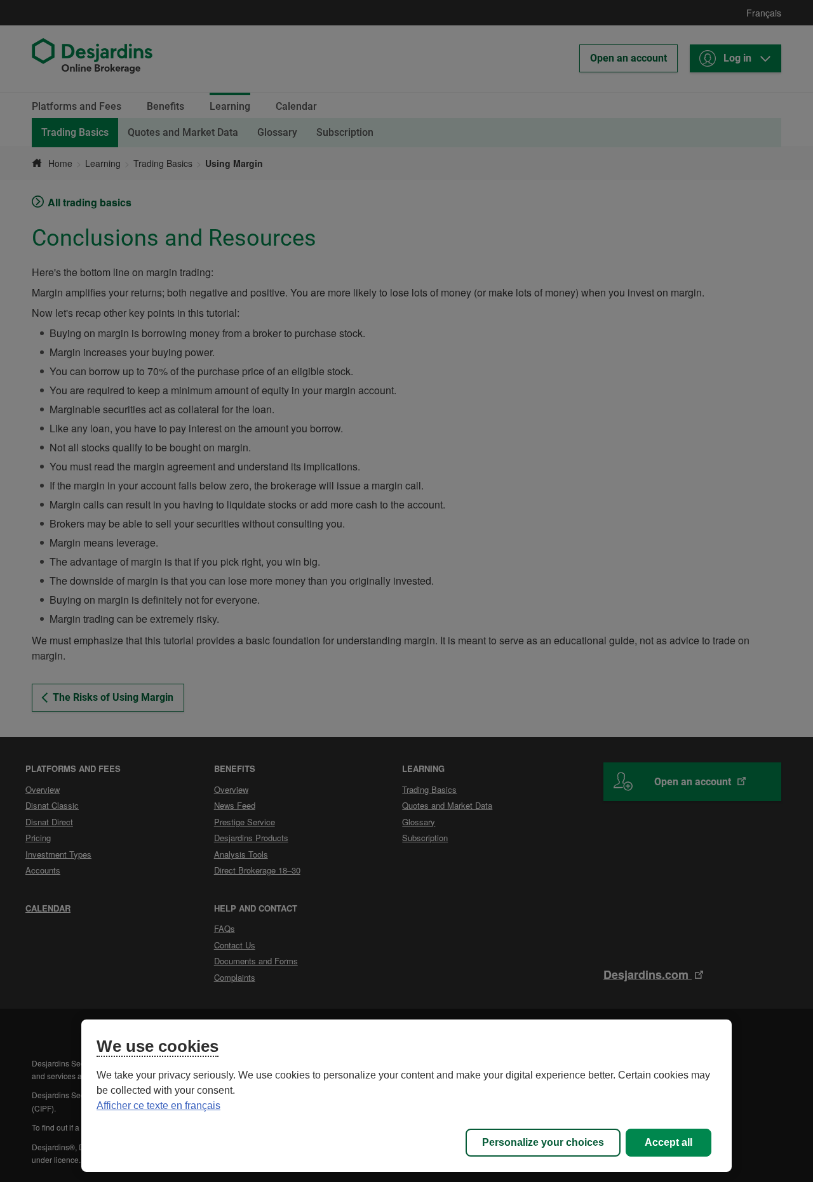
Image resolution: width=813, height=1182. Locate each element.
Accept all (668, 1142)
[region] (406, 1095)
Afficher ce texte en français (158, 1105)
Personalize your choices (543, 1142)
